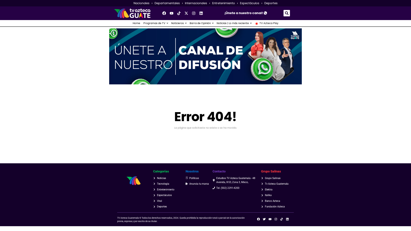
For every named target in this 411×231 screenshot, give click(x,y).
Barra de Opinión (200, 23)
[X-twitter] (186, 13)
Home (136, 23)
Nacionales (141, 3)
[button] (287, 13)
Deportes (271, 3)
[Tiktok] (179, 13)
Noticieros (177, 23)
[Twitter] (264, 219)
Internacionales (196, 3)
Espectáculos (249, 3)
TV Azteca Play (268, 23)
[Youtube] (171, 13)
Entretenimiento (223, 3)
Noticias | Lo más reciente (233, 23)
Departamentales (167, 3)
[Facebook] (164, 13)
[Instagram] (193, 13)
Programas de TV (154, 23)
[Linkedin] (201, 13)
